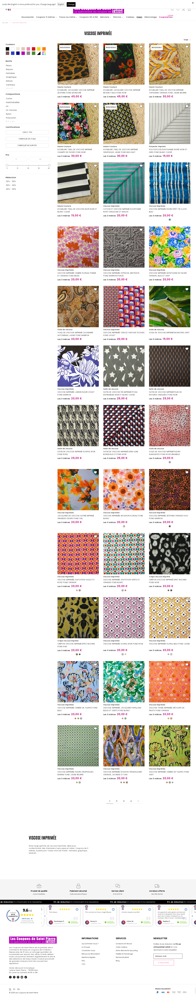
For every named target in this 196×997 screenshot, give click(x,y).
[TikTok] (25, 977)
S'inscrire (163, 962)
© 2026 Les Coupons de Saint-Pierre (23, 993)
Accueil (5, 23)
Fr (7, 9)
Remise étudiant (122, 957)
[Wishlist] (178, 9)
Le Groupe (86, 947)
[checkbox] (27, 65)
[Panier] (189, 9)
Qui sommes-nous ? (90, 944)
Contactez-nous (88, 950)
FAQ (83, 961)
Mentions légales (88, 957)
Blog (117, 961)
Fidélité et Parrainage (124, 954)
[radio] (170, 220)
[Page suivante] (138, 801)
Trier (186, 39)
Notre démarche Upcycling (127, 950)
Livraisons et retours (124, 944)
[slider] (7, 165)
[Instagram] (14, 977)
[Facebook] (10, 977)
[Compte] (183, 9)
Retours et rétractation (91, 954)
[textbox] (16, 159)
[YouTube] (22, 977)
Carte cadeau (121, 947)
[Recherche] (172, 9)
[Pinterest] (18, 977)
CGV (83, 964)
